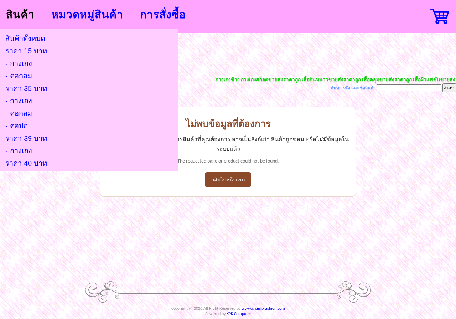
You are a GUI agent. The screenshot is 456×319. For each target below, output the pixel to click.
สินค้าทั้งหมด (25, 38)
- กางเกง (18, 63)
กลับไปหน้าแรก (228, 180)
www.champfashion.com (263, 309)
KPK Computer (239, 314)
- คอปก (16, 126)
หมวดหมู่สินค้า (87, 14)
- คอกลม (18, 76)
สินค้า (20, 14)
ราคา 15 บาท (26, 51)
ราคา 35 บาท (26, 88)
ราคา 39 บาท (26, 138)
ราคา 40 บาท (26, 163)
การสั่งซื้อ (163, 14)
